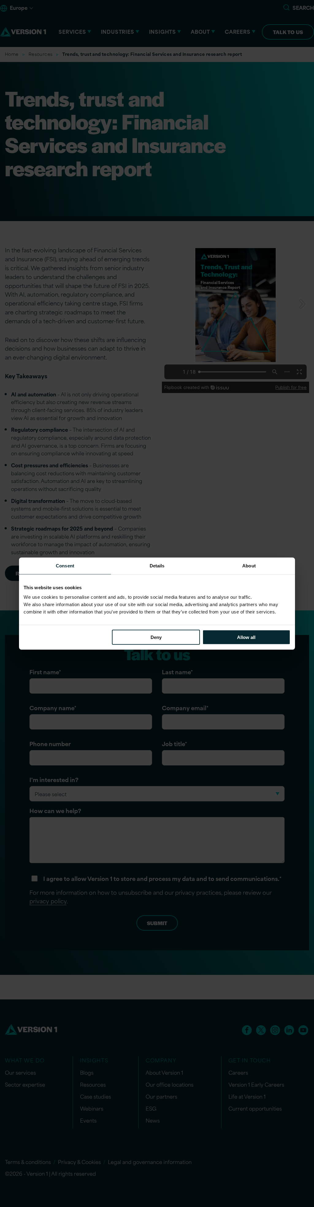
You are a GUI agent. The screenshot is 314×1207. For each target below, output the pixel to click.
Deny (156, 637)
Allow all (246, 637)
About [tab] (249, 565)
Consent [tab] (65, 565)
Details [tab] (157, 565)
